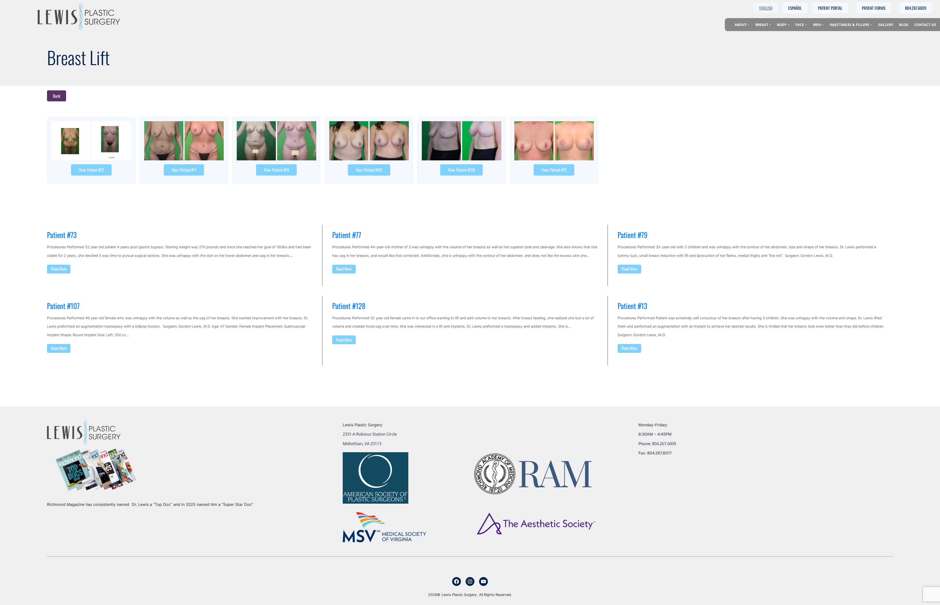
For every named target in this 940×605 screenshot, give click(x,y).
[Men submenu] (823, 25)
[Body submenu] (788, 25)
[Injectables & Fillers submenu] (871, 25)
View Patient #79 (276, 170)
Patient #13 (632, 306)
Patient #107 (63, 306)
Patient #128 (348, 306)
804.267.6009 (664, 443)
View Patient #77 (184, 170)
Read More (59, 269)
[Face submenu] (806, 25)
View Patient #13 (553, 170)
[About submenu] (748, 25)
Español (795, 8)
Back (56, 96)
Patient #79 (632, 235)
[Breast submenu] (770, 25)
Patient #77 (346, 235)
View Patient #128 (461, 170)
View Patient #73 (91, 170)
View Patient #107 (369, 170)
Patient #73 (62, 235)
